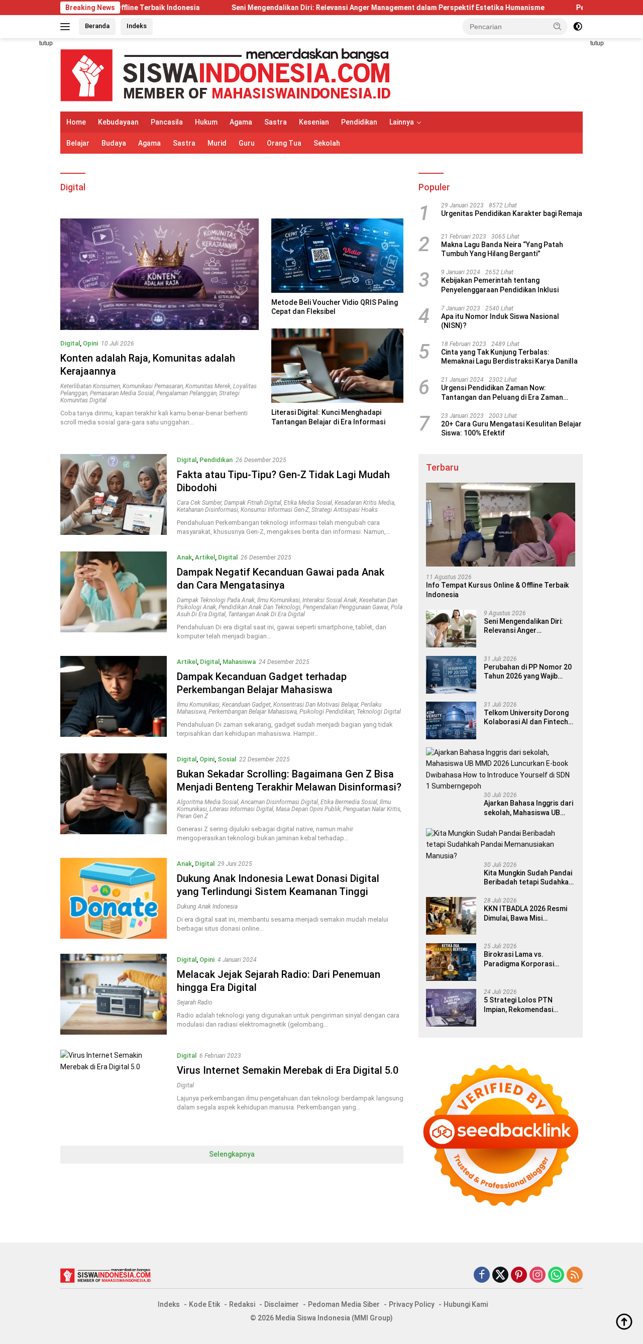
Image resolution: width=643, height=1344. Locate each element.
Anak (184, 557)
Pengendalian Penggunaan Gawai (345, 607)
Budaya (113, 143)
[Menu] (67, 26)
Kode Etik (204, 1304)
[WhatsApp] (556, 1275)
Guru (247, 143)
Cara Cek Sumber (199, 502)
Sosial (227, 759)
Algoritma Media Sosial (207, 802)
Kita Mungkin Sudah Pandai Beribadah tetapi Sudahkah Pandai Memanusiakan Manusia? (528, 878)
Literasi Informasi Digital (241, 809)
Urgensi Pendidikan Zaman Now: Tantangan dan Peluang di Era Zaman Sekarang (502, 393)
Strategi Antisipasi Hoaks (344, 509)
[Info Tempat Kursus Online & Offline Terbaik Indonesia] (500, 525)
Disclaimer (281, 1304)
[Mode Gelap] (578, 26)
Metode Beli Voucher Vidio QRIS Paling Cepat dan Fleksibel (334, 306)
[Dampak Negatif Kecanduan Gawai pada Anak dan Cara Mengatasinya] (113, 596)
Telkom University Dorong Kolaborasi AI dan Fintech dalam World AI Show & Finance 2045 (526, 718)
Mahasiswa (239, 661)
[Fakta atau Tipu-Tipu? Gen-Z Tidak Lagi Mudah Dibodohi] (113, 495)
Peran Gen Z (192, 816)
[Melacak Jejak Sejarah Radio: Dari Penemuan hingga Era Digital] (113, 994)
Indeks (137, 26)
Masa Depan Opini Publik (308, 809)
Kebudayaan (118, 122)
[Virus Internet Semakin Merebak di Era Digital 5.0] (113, 1090)
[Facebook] (482, 1275)
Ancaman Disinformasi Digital (279, 802)
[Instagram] (537, 1275)
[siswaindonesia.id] (225, 74)
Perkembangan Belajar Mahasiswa (252, 711)
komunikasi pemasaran (153, 386)
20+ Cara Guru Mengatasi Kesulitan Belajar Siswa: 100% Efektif (511, 428)
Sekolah (326, 143)
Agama (241, 122)
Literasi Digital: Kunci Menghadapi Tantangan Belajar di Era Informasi (328, 416)
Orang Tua (284, 143)
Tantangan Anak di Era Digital (266, 614)
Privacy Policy (412, 1304)
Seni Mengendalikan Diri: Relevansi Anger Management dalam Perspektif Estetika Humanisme (337, 8)
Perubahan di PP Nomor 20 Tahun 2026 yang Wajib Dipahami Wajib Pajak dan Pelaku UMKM (528, 672)
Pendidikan (359, 122)
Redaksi (242, 1304)
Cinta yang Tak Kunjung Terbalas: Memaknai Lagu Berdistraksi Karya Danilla (509, 357)
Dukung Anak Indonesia (207, 906)
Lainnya (401, 122)
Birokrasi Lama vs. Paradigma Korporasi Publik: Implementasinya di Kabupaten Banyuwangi (527, 959)
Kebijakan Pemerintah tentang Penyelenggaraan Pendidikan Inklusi (500, 285)
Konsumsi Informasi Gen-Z (275, 509)
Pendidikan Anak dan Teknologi (259, 607)
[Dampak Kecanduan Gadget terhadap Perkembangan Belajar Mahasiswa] (113, 697)
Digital (70, 343)
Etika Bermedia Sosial (348, 802)
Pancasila (167, 122)
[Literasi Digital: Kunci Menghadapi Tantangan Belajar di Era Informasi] (337, 365)
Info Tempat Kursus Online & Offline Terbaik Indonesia (497, 590)
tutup (46, 43)
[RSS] (575, 1275)
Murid (217, 143)
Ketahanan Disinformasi (207, 509)
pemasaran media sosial (122, 393)
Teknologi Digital (379, 711)
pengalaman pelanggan (186, 393)
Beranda (97, 26)
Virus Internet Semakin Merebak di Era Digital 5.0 (287, 1070)
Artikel (205, 557)
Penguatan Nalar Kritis (371, 809)
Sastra (275, 122)
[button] (558, 26)
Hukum (206, 122)
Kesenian (314, 122)
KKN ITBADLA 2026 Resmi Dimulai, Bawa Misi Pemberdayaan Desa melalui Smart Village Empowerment (525, 914)
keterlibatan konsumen (90, 386)
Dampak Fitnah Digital (252, 502)
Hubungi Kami (466, 1304)
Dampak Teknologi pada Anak (216, 600)
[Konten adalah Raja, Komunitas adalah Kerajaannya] (159, 274)
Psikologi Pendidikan (326, 711)
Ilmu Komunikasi (278, 600)
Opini (90, 343)
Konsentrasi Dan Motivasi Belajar (315, 704)
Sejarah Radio (194, 1002)
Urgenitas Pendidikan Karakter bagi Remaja (511, 214)
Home (76, 122)
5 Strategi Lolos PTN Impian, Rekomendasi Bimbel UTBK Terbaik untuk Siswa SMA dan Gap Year (528, 1005)
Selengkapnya (232, 1154)
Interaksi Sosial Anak (329, 600)
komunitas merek (208, 386)
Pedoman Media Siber (344, 1304)
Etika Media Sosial (308, 502)
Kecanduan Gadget (246, 704)
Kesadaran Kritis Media (364, 502)
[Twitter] (500, 1275)
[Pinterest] (519, 1275)
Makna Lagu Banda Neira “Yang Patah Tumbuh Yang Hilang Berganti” (502, 249)
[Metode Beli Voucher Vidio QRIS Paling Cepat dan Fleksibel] (337, 255)
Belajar (77, 143)
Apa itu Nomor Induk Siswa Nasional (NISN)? (500, 321)
